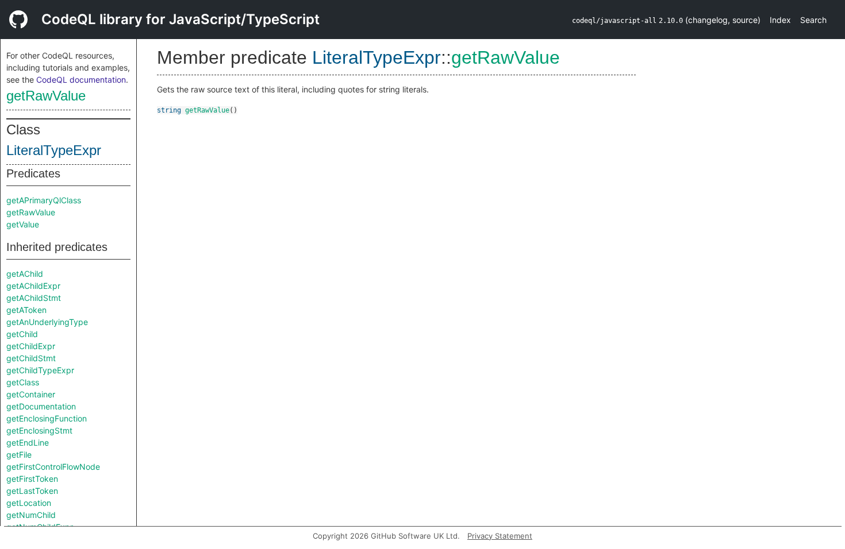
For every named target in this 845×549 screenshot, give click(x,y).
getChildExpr (30, 346)
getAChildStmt (33, 298)
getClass (22, 382)
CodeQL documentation (81, 79)
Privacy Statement (499, 535)
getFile (19, 454)
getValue (22, 224)
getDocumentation (41, 406)
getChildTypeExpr (40, 370)
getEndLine (27, 442)
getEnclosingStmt (39, 430)
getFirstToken (32, 479)
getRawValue (46, 95)
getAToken (26, 310)
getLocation (28, 503)
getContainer (30, 394)
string (169, 110)
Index (780, 20)
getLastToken (32, 491)
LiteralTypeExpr (53, 150)
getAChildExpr (33, 286)
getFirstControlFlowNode (53, 466)
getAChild (24, 274)
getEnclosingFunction (46, 418)
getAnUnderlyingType (47, 322)
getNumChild (31, 515)
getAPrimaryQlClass (43, 200)
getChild (22, 334)
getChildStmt (31, 358)
